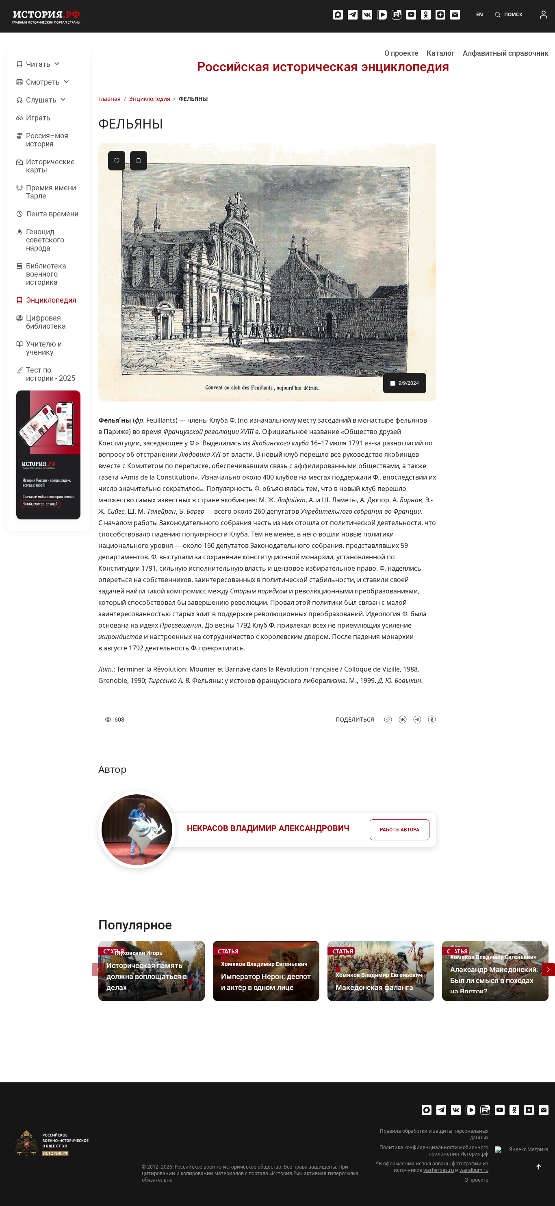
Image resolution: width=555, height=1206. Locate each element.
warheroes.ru (438, 1170)
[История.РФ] (46, 16)
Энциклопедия (149, 98)
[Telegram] (353, 15)
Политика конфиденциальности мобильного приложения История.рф (433, 1150)
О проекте (401, 53)
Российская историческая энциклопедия (323, 66)
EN (479, 14)
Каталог (441, 53)
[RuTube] (396, 15)
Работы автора (399, 830)
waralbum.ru (474, 1170)
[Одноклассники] (426, 15)
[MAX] (338, 15)
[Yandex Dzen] (440, 15)
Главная (109, 98)
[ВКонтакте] (367, 15)
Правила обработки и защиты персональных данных (434, 1134)
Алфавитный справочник (505, 53)
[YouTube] (411, 15)
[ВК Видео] (382, 15)
